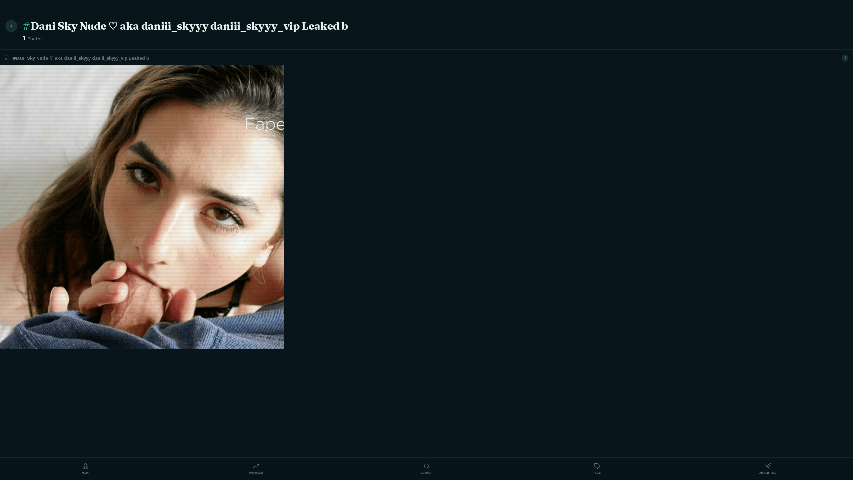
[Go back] (11, 26)
